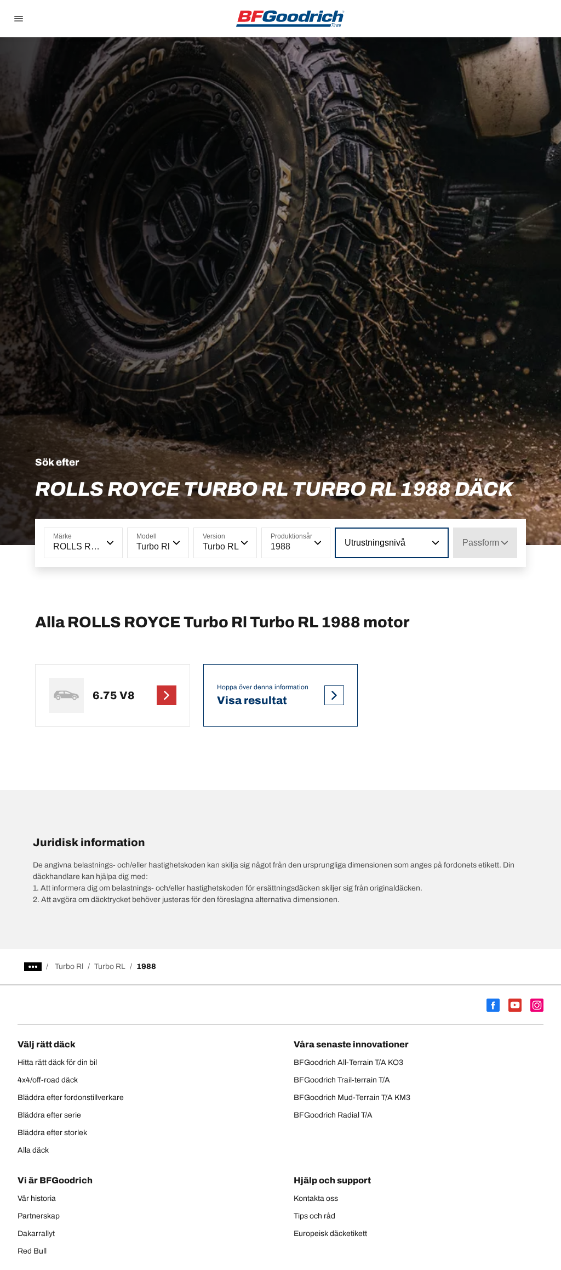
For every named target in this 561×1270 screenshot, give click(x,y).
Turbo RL (109, 966)
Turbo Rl (69, 966)
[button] (109, 543)
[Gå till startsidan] (290, 19)
